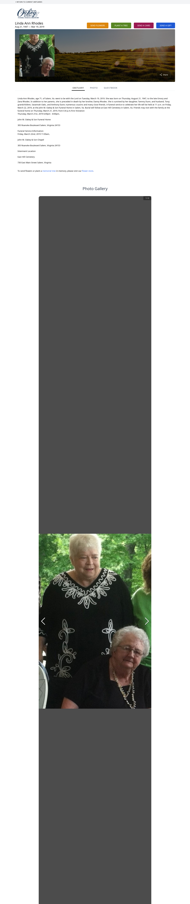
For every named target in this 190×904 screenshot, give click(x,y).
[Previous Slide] (43, 621)
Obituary (78, 87)
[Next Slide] (146, 621)
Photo (94, 87)
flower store (87, 171)
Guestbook (110, 87)
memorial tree (49, 171)
